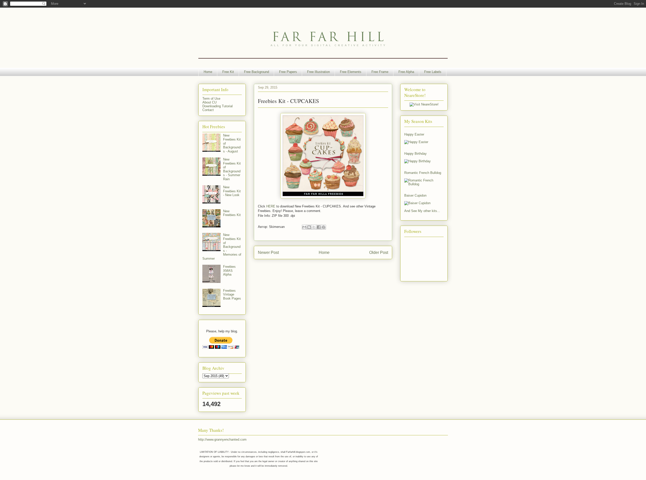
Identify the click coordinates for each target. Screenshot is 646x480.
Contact (208, 110)
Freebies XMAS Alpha (229, 270)
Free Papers (288, 72)
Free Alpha (406, 72)
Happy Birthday (415, 153)
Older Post (378, 252)
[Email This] (304, 227)
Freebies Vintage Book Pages (232, 294)
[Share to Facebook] (318, 227)
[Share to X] (313, 227)
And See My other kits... (422, 211)
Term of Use (211, 98)
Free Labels (432, 72)
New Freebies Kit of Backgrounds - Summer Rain (232, 169)
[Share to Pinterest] (323, 227)
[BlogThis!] (309, 227)
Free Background (256, 72)
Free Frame (379, 72)
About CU (209, 102)
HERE (270, 206)
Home (208, 72)
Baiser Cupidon (415, 195)
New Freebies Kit (232, 213)
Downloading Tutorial (217, 106)
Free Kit (228, 72)
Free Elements (350, 72)
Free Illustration (318, 72)
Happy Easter (414, 134)
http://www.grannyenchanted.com (222, 439)
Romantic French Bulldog (422, 173)
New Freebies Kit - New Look (232, 191)
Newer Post (268, 252)
